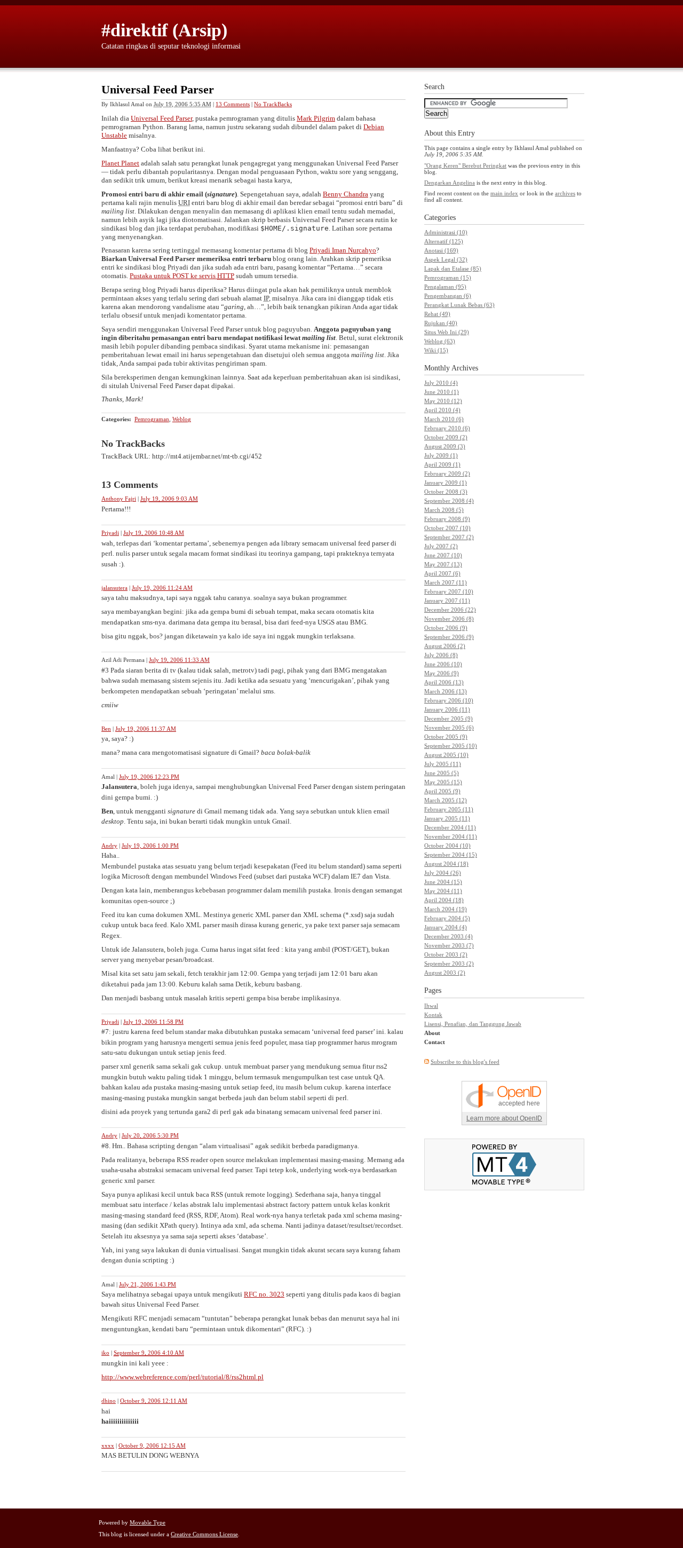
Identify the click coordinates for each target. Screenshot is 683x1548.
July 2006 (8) (441, 655)
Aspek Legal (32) (445, 259)
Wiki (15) (436, 350)
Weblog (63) (439, 341)
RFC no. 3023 (264, 1294)
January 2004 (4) (445, 927)
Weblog (181, 419)
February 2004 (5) (447, 918)
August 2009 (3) (444, 446)
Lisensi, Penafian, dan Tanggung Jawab (472, 1024)
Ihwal (431, 1005)
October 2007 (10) (447, 528)
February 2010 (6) (447, 428)
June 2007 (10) (443, 555)
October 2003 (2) (445, 954)
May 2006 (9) (441, 673)
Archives (464, 368)
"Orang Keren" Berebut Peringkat (465, 165)
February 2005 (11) (448, 809)
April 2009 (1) (442, 464)
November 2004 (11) (450, 836)
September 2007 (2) (449, 537)
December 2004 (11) (450, 827)
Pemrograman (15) (447, 277)
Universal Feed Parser (161, 118)
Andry (109, 845)
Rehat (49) (437, 314)
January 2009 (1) (445, 482)
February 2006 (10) (448, 700)
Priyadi (110, 533)
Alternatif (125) (443, 241)
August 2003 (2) (444, 972)
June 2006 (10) (443, 664)
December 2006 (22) (450, 609)
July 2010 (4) (441, 383)
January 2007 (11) (447, 600)
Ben (106, 728)
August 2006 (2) (444, 646)
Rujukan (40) (440, 323)
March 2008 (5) (444, 510)
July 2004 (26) (442, 873)
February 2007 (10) (448, 591)
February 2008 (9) (447, 519)
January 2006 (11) (447, 709)
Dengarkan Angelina (449, 182)
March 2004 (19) (445, 909)
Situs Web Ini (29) (446, 332)
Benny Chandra (345, 194)
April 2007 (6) (442, 573)
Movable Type (147, 1522)
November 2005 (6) (449, 727)
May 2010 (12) (443, 401)
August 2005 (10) (446, 755)
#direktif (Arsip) (164, 30)
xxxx (107, 1445)
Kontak (433, 1015)
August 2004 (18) (446, 863)
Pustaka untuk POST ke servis (182, 276)
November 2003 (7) (449, 945)
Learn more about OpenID (504, 1118)
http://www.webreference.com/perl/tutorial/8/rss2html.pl (182, 1377)
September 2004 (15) (450, 854)
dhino (108, 1400)
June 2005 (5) (441, 773)
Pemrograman (151, 419)
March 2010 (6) (444, 419)
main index (504, 193)
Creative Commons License (204, 1534)
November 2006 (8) (449, 618)
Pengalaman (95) (445, 286)
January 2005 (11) (447, 818)
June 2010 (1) (441, 392)
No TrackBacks (273, 104)
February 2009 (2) (447, 473)
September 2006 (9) (449, 637)
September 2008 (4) (449, 500)
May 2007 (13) (443, 564)
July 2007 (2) (441, 546)
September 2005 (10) (450, 746)
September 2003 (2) (449, 963)
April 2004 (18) (444, 900)
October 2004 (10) (447, 845)
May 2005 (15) (443, 782)
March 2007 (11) (445, 582)
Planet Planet (120, 163)
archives (565, 193)
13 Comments (233, 104)
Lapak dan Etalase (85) (452, 268)
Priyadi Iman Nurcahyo (342, 250)
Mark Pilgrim (316, 118)
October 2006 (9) (445, 628)
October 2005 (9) (445, 736)
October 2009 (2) (445, 437)
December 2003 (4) (448, 936)
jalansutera (114, 588)
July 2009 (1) (441, 455)
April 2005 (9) (442, 791)
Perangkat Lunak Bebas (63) (459, 305)
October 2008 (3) (445, 491)
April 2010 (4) (442, 410)
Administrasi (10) (445, 232)
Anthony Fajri (118, 498)
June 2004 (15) (443, 882)
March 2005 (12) (445, 800)
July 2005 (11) (442, 764)
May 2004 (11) (443, 891)
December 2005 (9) (448, 718)
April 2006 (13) (444, 682)
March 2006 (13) (445, 691)
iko (105, 1352)
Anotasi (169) (441, 250)
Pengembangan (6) (447, 296)
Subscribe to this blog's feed (465, 1062)
